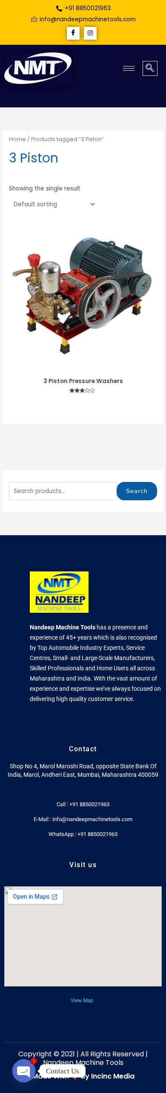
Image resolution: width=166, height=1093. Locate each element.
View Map (82, 1001)
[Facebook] (73, 33)
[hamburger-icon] (128, 68)
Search (137, 491)
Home (17, 139)
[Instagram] (90, 33)
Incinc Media (113, 1076)
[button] (150, 68)
